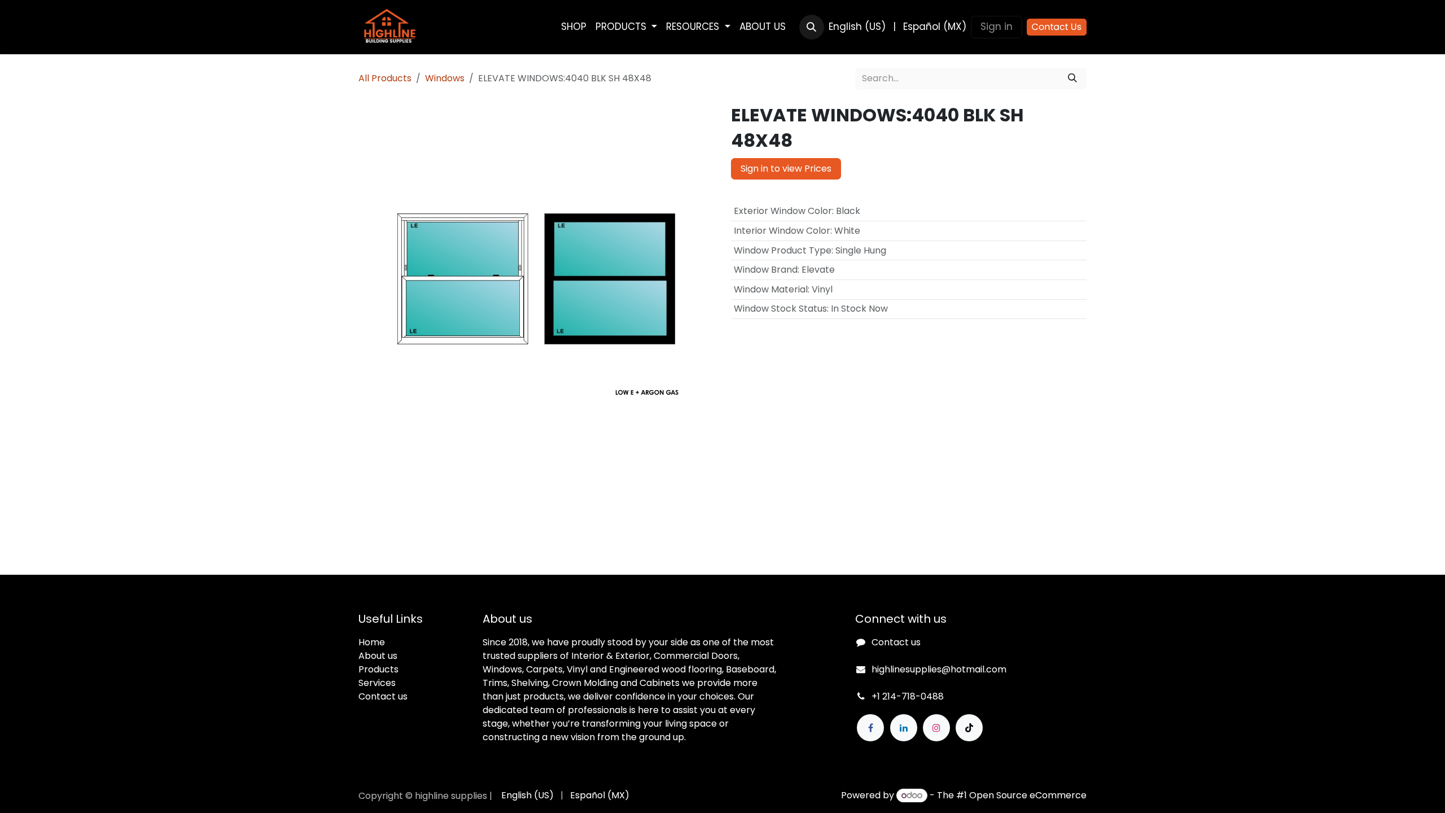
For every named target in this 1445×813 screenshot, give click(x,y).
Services (377, 682)
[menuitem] (574, 27)
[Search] (1072, 78)
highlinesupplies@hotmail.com (939, 669)
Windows (445, 78)
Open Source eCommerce (1028, 795)
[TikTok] (969, 727)
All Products (384, 78)
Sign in (996, 26)
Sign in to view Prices (786, 168)
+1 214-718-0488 (908, 696)
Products (378, 669)
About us (377, 655)
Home (371, 642)
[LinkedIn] (903, 727)
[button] (811, 27)
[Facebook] (870, 727)
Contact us (383, 696)
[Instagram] (936, 727)
